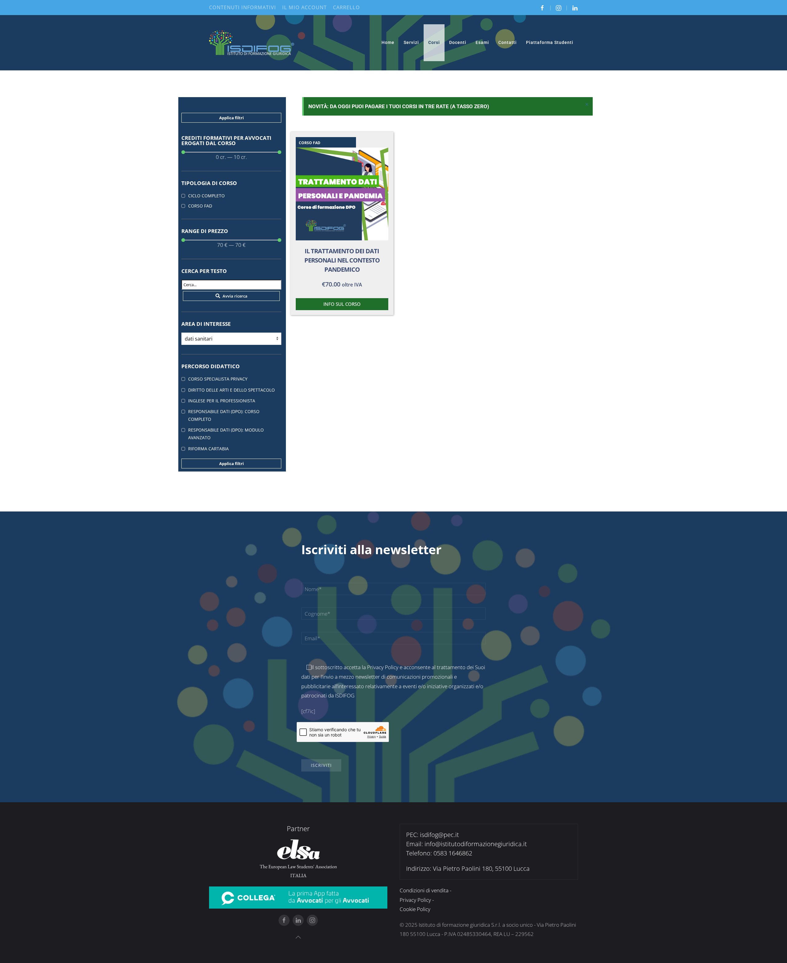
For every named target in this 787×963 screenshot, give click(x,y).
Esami (482, 42)
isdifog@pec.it (439, 835)
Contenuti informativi (242, 7)
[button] (298, 937)
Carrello (346, 7)
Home (388, 42)
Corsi (434, 42)
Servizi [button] (411, 42)
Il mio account (304, 7)
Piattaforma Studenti (549, 42)
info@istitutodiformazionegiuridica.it (476, 844)
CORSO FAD (309, 142)
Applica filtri (231, 117)
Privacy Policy (382, 667)
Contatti (507, 42)
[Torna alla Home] (252, 42)
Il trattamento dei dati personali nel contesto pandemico (342, 260)
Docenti (457, 42)
